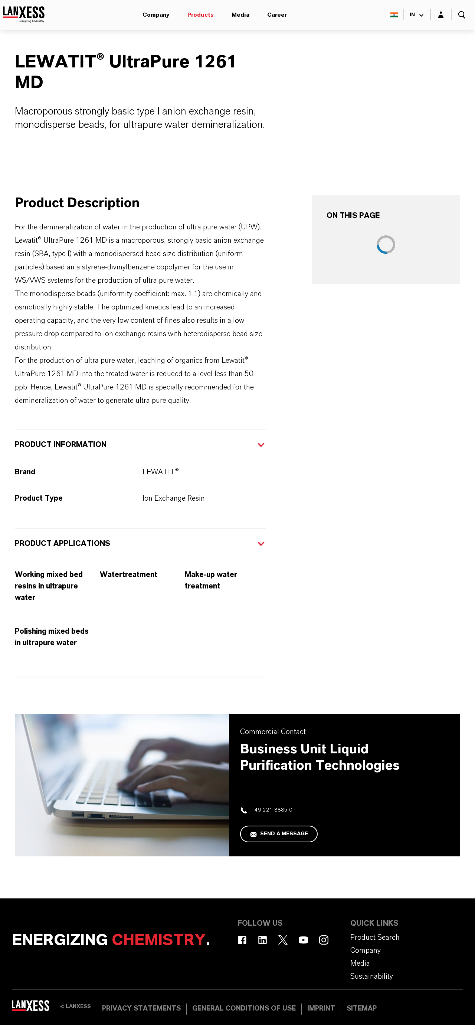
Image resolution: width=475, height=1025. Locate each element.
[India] (394, 15)
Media (240, 15)
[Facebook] (242, 940)
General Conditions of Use (244, 1008)
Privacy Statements (141, 1008)
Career (277, 15)
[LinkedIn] (262, 940)
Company (156, 15)
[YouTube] (303, 940)
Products (200, 15)
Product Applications (62, 543)
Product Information (61, 444)
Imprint (321, 1008)
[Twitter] (283, 940)
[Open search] (461, 15)
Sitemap (362, 1008)
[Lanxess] (36, 1008)
